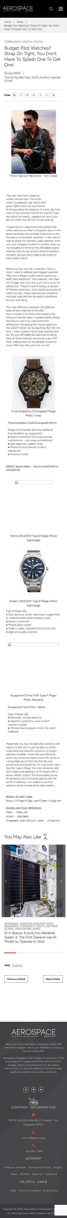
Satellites (17, 965)
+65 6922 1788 (33, 1151)
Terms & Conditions (30, 1190)
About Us (37, 1174)
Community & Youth (39, 1167)
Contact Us (50, 1174)
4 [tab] (45, 952)
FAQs (13, 1190)
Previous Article (16, 979)
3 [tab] (33, 952)
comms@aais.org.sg (33, 1137)
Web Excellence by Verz (43, 1213)
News (20, 21)
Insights (57, 1167)
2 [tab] (22, 952)
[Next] (60, 881)
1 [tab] (10, 952)
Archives (25, 1174)
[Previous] (6, 881)
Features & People (15, 1167)
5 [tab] (57, 952)
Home (7, 21)
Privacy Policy (50, 1190)
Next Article (53, 979)
